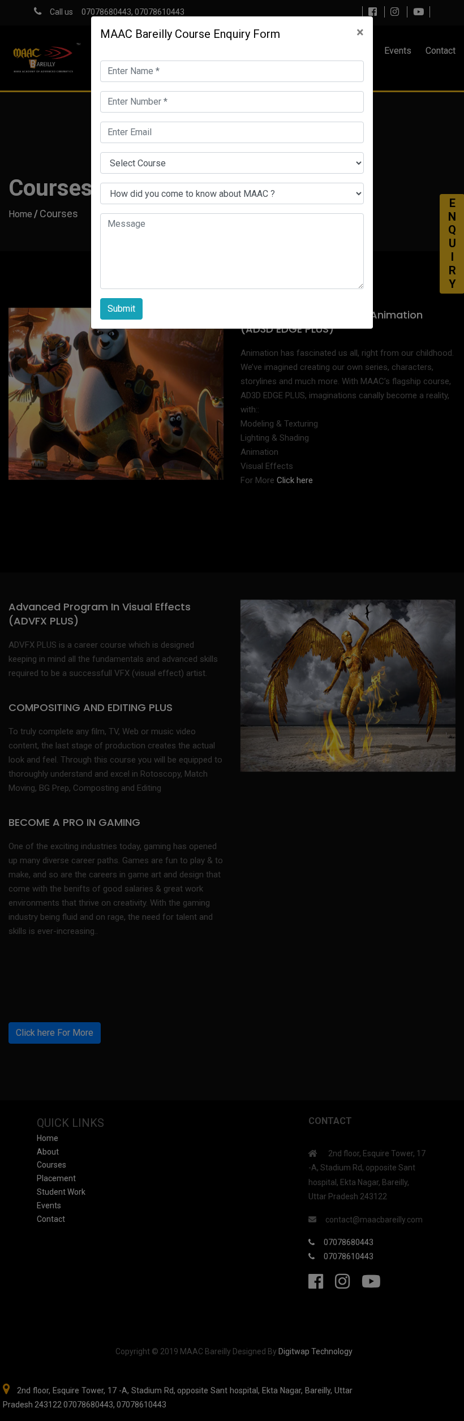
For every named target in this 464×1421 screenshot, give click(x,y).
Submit (121, 308)
